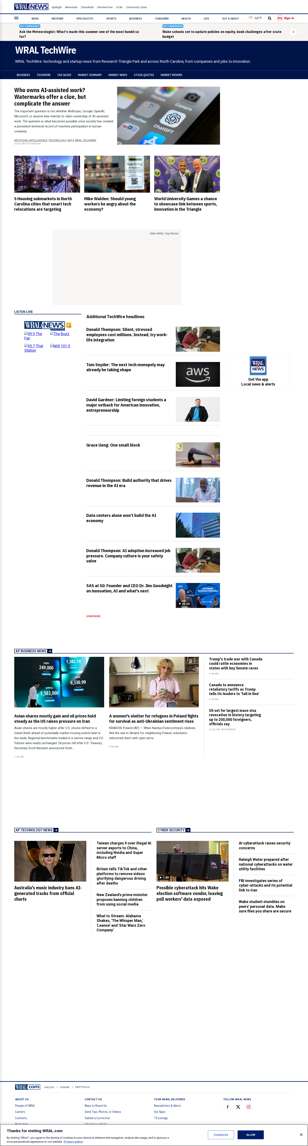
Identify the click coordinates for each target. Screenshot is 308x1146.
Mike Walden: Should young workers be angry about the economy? (110, 204)
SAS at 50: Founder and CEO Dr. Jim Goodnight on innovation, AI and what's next (129, 588)
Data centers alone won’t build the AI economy (121, 517)
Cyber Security (171, 830)
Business (23, 75)
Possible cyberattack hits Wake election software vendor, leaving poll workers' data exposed (190, 893)
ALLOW (250, 1134)
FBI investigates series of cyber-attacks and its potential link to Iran (265, 885)
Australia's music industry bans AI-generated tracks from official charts (48, 893)
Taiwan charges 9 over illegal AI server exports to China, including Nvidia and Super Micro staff (124, 850)
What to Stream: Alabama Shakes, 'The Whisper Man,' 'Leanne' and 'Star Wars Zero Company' (121, 923)
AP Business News (31, 651)
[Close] (301, 1134)
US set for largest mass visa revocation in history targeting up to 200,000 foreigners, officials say (235, 717)
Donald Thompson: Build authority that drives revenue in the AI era (129, 482)
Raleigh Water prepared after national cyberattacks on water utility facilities (266, 864)
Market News (118, 75)
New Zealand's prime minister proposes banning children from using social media (122, 899)
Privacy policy (73, 1141)
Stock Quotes (144, 75)
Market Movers (171, 75)
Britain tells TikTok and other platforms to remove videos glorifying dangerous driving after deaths (122, 876)
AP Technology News (34, 830)
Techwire (43, 75)
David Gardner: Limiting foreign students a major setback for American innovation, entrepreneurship (126, 405)
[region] (154, 1135)
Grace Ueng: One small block (113, 445)
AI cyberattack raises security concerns (264, 845)
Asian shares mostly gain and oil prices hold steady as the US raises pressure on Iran (55, 718)
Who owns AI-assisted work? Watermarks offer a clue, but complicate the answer (50, 96)
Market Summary (90, 75)
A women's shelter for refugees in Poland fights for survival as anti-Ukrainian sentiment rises (153, 718)
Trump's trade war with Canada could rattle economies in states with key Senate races (235, 663)
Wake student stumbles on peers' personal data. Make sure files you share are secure (265, 906)
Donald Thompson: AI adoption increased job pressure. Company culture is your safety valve (128, 556)
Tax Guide (64, 75)
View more (93, 616)
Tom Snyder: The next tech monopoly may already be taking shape (125, 367)
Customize (221, 1134)
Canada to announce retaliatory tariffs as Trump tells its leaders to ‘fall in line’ (234, 689)
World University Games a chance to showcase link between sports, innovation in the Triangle (185, 204)
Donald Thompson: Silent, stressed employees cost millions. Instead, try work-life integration (127, 334)
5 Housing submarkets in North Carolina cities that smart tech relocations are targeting (43, 204)
